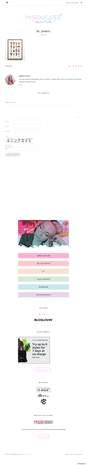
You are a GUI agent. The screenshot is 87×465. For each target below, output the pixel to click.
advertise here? (43, 370)
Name (7, 121)
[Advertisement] (43, 192)
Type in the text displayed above (9, 147)
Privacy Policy (27, 454)
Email (7, 126)
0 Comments (8, 66)
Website (7, 131)
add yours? (43, 437)
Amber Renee (25, 76)
